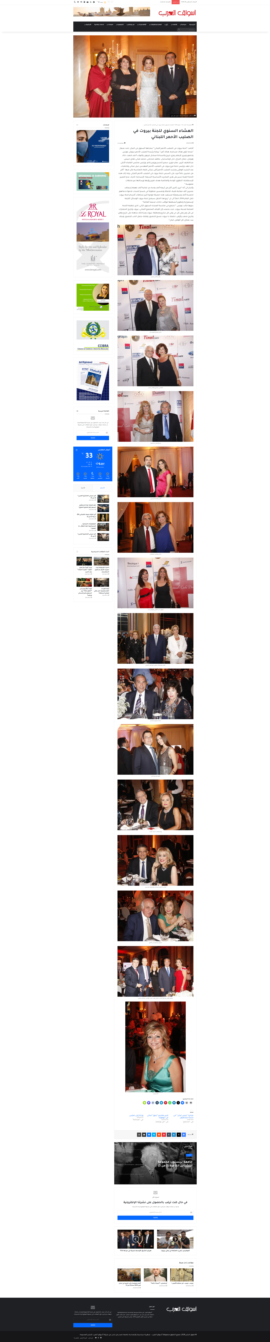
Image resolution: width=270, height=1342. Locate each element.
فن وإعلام (131, 24)
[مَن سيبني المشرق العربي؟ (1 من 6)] (103, 537)
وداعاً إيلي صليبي (136, 1116)
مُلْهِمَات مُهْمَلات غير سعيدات (171, 1162)
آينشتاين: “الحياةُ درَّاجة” (159, 1283)
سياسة (183, 24)
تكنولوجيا (120, 24)
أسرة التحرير (83, 1338)
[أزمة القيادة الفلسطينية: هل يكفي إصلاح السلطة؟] (101, 582)
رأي (167, 24)
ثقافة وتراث (142, 24)
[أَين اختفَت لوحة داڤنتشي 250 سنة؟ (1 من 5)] (103, 518)
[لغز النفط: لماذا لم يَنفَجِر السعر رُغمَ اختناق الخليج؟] (103, 508)
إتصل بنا (76, 1338)
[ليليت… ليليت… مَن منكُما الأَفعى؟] (181, 1274)
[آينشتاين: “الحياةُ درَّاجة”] (155, 1274)
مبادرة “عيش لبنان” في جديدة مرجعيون (183, 1117)
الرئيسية (192, 24)
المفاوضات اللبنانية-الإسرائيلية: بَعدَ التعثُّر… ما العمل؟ (87, 526)
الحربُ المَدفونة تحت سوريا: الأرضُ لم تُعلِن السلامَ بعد (102, 570)
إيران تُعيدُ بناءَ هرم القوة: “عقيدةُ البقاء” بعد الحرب (84, 570)
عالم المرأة (188, 1155)
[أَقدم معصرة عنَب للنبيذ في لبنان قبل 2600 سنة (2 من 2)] (129, 1274)
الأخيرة (83, 488)
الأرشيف (88, 24)
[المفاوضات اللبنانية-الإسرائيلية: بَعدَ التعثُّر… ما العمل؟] (103, 527)
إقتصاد (174, 24)
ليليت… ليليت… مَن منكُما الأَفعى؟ (182, 1283)
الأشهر (102, 488)
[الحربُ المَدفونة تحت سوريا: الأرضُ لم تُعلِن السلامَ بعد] (101, 561)
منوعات (110, 24)
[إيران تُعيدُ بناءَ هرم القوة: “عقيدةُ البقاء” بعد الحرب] (84, 561)
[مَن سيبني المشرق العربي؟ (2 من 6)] (103, 499)
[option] (155, 1163)
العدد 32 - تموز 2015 (180, 125)
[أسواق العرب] (177, 13)
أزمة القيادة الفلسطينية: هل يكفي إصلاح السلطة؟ (101, 591)
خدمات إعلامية (99, 24)
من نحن (90, 1338)
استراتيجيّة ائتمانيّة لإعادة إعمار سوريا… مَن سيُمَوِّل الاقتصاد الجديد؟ (151, 2)
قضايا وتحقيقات (156, 24)
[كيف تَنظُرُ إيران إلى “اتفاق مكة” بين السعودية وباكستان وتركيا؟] (84, 582)
